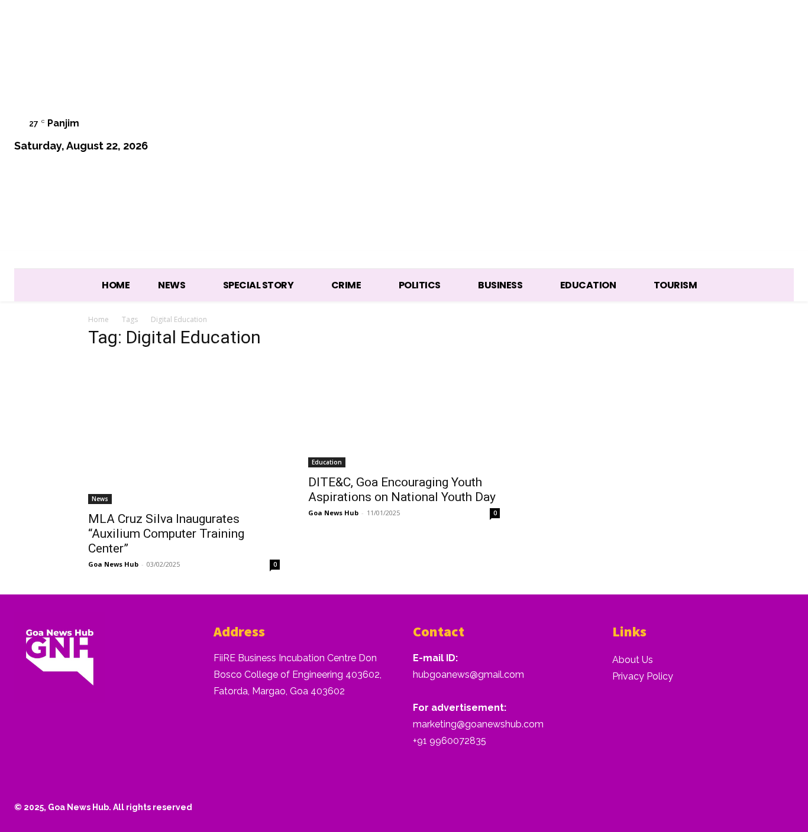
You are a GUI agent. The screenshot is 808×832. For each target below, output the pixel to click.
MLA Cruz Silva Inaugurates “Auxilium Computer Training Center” (166, 533)
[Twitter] (719, 136)
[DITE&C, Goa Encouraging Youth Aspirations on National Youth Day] (404, 413)
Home (98, 319)
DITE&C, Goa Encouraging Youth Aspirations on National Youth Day (402, 489)
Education (327, 462)
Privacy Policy (642, 676)
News (100, 499)
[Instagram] (659, 136)
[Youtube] (779, 136)
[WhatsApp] (748, 136)
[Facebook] (628, 136)
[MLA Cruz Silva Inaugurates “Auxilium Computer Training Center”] (184, 432)
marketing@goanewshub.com (478, 724)
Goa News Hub (113, 564)
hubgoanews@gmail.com (468, 674)
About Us (632, 659)
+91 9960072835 (449, 740)
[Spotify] (689, 136)
